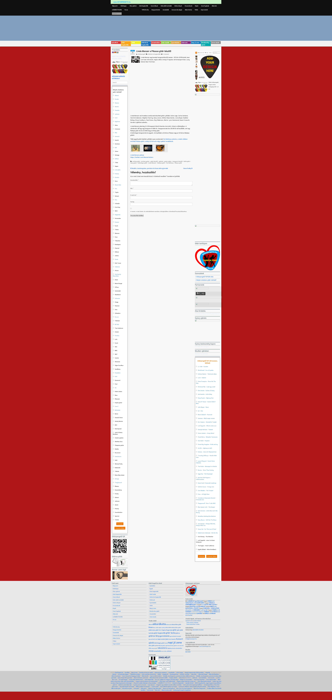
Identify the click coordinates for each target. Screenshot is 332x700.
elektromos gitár (153, 630)
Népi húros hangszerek (199, 688)
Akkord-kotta (188, 10)
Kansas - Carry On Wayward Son (207, 452)
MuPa (166, 643)
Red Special (118, 429)
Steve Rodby (187, 168)
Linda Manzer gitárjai (137, 155)
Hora (116, 181)
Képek (196, 6)
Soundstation (118, 512)
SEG (116, 347)
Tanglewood (118, 482)
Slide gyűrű (143, 688)
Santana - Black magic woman (206, 418)
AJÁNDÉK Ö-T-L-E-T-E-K (164, 683)
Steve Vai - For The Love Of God (207, 529)
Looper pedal (155, 686)
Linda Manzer (152, 163)
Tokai (116, 162)
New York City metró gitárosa (184, 688)
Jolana (117, 256)
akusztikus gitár (176, 624)
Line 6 (116, 406)
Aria (116, 309)
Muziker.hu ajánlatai (201, 354)
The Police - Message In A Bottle (207, 466)
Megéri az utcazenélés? (186, 679)
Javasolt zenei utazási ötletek (193, 621)
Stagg (116, 302)
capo (160, 627)
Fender (117, 99)
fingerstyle (169, 630)
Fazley (117, 494)
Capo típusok (151, 685)
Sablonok (194, 678)
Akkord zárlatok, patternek (141, 678)
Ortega (117, 479)
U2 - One (200, 411)
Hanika (117, 449)
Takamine (117, 241)
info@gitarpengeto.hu (191, 639)
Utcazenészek (188, 6)
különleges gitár (142, 163)
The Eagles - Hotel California (206, 546)
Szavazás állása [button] (119, 528)
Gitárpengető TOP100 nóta (204, 276)
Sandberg (117, 369)
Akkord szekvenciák (167, 690)
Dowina (117, 177)
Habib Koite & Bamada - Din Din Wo (208, 533)
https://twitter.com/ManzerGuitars (141, 157)
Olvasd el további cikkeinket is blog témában (144, 683)
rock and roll (180, 645)
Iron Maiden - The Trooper (205, 490)
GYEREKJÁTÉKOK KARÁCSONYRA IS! (207, 313)
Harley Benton (119, 421)
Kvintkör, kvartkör (184, 674)
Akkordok (214, 6)
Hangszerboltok (155, 10)
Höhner (117, 252)
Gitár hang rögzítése (199, 679)
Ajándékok (115, 42)
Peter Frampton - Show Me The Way (206, 382)
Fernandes (118, 218)
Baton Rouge (118, 283)
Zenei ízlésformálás (211, 679)
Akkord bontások (116, 676)
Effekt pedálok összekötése (143, 686)
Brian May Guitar (119, 475)
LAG (116, 339)
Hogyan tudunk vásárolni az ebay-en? (186, 681)
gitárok (161, 161)
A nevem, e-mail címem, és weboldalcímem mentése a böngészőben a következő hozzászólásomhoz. (158, 211)
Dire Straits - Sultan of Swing (206, 390)
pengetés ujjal (164, 645)
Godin (116, 259)
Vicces (126, 10)
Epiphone (117, 121)
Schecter (117, 298)
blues (151, 627)
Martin (117, 107)
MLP (116, 354)
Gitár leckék (165, 42)
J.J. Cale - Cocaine (203, 366)
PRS (116, 133)
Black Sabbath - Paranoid (205, 414)
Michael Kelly (118, 464)
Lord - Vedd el (202, 378)
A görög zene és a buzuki (139, 685)
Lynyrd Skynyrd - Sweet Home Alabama (205, 462)
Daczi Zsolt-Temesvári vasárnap (207, 483)
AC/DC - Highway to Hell (205, 448)
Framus (117, 174)
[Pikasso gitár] (135, 148)
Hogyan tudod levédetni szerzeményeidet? (147, 681)
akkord (150, 624)
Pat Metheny (169, 163)
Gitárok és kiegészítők (145, 43)
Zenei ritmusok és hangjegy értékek (131, 676)
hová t (209, 604)
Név (131, 188)
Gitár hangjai (179, 672)
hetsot (199, 602)
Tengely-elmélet (173, 678)
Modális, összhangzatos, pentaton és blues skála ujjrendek (149, 168)
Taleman (117, 321)
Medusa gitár (161, 163)
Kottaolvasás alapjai (123, 674)
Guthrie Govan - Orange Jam (206, 487)
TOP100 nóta (145, 10)
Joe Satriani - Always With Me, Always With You (205, 524)
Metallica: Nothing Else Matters (207, 516)
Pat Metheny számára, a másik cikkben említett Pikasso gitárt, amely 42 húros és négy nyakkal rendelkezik (159, 140)
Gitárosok (184, 42)
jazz (167, 639)
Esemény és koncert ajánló (146, 672)
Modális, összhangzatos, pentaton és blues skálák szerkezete (179, 676)
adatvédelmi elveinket (198, 630)
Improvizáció (204, 10)
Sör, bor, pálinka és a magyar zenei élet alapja (167, 679)
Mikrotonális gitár (116, 688)
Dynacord (117, 380)
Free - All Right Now (203, 494)
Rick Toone (118, 263)
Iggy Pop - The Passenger (205, 474)
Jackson (117, 114)
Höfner (117, 159)
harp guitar (133, 163)
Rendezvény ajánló (205, 43)
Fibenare (117, 399)
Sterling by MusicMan (117, 275)
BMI (116, 350)
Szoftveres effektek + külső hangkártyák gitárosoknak (192, 686)
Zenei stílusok (154, 6)
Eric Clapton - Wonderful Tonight (207, 422)
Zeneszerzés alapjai (177, 10)
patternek (157, 645)
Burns (116, 414)
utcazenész (179, 648)
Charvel (117, 248)
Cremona (117, 129)
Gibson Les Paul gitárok (169, 688)
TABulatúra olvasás (135, 674)
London (218, 678)
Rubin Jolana (118, 391)
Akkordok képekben (214, 674)
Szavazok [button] (120, 524)
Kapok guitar (118, 403)
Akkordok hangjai (202, 674)
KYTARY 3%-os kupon (202, 346)
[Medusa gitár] (148, 148)
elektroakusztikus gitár (174, 627)
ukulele (173, 648)
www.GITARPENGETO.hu (122, 2)
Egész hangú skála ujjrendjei (125, 678)
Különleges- (124, 6)
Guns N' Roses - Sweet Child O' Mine (206, 402)
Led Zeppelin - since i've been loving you (205, 541)
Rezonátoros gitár (127, 688)
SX (115, 388)
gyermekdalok (173, 636)
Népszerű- (115, 6)
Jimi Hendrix (172, 639)
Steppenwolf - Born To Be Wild (206, 503)
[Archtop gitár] (160, 148)
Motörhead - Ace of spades (205, 370)
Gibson (117, 95)
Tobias (117, 229)
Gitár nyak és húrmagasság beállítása (192, 685)
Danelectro (118, 456)
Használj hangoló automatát (127, 686)
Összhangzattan (174, 674)
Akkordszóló (145, 676)
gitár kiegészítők (159, 633)
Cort (116, 118)
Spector (117, 516)
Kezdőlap (127, 672)
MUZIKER (187, 652)
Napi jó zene (195, 42)
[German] (115, 52)
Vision (116, 151)
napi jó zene (175, 642)
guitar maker (167, 161)
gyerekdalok (164, 635)
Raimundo (117, 468)
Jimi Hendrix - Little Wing (205, 394)
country (163, 627)
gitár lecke (170, 632)
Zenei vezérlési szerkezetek (149, 674)
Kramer (117, 222)
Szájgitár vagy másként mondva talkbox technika (168, 685)
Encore (117, 317)
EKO (116, 425)
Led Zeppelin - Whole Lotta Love (207, 426)
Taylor (117, 192)
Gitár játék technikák (166, 6)
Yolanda (117, 203)
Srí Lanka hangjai (123, 679)
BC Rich (117, 324)
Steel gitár (136, 688)
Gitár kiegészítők (143, 6)
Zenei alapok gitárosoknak (204, 681)
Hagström (117, 215)
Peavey (117, 508)
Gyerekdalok (175, 42)
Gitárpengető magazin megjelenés (182, 690)
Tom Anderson (119, 328)
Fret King (117, 207)
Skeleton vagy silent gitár (154, 688)
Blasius (117, 486)
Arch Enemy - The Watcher (205, 536)
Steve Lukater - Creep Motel (206, 433)
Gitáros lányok (178, 6)
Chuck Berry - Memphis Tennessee (207, 437)
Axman (117, 332)
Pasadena (117, 373)
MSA (116, 211)
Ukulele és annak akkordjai (125, 685)
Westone (117, 362)
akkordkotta (159, 624)
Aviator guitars (119, 438)
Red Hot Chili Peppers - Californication (203, 478)
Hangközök (165, 674)
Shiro (116, 125)
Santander (118, 291)
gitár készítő (154, 161)
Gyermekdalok (202, 678)
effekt (166, 627)
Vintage (117, 155)
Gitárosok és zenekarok (161, 672)
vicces (151, 650)
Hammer (117, 306)
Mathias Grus (119, 441)
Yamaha (117, 110)
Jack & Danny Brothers (117, 433)
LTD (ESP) (117, 170)
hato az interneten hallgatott (202, 611)
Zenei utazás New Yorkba (192, 624)
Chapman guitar (119, 445)
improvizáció (161, 639)
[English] (113, 52)
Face (116, 237)
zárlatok (169, 651)
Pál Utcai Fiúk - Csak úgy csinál (206, 387)
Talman (117, 471)
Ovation (117, 335)
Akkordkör (194, 674)
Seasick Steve (119, 417)
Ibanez (117, 103)
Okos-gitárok (133, 6)
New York (114, 679)
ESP (116, 147)
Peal (116, 384)
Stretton (117, 144)
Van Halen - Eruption (204, 441)
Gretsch (117, 136)
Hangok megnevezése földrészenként (194, 672)
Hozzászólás (134, 180)
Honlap (132, 202)
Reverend (117, 453)
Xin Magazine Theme (216, 672)
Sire (116, 200)
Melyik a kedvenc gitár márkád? (206, 280)
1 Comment (166, 54)
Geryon (117, 196)
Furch (116, 226)
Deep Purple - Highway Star (206, 398)
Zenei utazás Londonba (192, 622)
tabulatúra (162, 647)
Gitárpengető (141, 54)
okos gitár (152, 645)
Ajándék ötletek (189, 683)
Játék (133, 42)
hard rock (154, 639)
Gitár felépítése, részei (213, 686)
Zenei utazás (215, 42)
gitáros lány (154, 635)
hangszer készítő (177, 161)
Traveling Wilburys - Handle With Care (206, 456)
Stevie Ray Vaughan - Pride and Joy (208, 444)
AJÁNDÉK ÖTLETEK (117, 10)
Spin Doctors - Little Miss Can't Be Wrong (206, 511)
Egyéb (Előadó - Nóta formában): (207, 549)
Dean (116, 280)
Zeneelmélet (155, 42)
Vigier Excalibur (119, 365)
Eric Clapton (162, 630)
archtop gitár (136, 161)
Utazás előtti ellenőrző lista (136, 679)
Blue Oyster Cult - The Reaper (206, 507)
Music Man (118, 185)
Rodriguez (118, 244)
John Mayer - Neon (203, 407)
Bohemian (117, 410)
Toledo (117, 520)
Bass (116, 395)
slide (150, 648)
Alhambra (117, 313)
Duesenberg (118, 490)
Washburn (118, 295)
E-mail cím (133, 195)
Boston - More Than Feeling (206, 470)
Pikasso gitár (178, 163)
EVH (116, 376)
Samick (117, 140)
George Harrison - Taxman (205, 429)
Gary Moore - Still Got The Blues (207, 520)
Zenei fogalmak (205, 6)
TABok (196, 10)
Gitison (117, 497)
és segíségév (199, 610)
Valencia (117, 267)
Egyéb (151, 589)
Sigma (116, 166)
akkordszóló (169, 624)
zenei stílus (164, 651)
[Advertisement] (166, 28)
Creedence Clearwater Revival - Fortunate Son (206, 499)
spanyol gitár (154, 648)
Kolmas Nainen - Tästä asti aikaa (207, 374)
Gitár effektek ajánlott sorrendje (168, 686)
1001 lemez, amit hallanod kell (167, 681)
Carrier (117, 358)
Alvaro (117, 270)
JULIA (116, 505)
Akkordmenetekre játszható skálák (158, 678)
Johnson (117, 501)
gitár (175, 630)
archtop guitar (145, 161)
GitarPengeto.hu (119, 672)
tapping (169, 648)
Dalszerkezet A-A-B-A (185, 678)
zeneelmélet (157, 651)
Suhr (116, 460)
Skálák (159, 674)
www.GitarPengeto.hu (205, 646)
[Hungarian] (117, 52)
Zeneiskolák (166, 10)
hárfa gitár (187, 161)
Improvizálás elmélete (156, 676)
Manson (117, 233)
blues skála (155, 627)
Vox (116, 188)
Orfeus (117, 287)
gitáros (178, 633)
